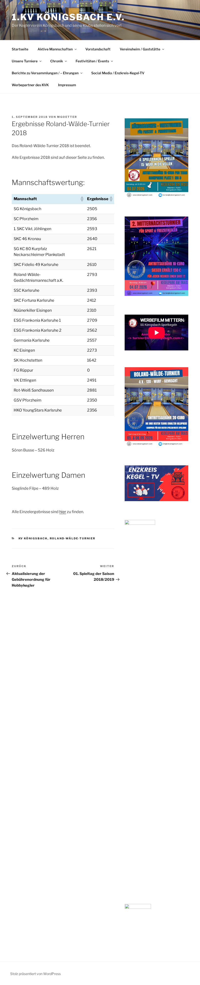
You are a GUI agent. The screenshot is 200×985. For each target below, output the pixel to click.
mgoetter (67, 117)
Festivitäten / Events (92, 61)
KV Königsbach (33, 538)
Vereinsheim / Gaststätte (140, 49)
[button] (81, 199)
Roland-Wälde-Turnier (73, 538)
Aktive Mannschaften (55, 49)
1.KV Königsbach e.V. (68, 17)
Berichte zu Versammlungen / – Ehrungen (45, 73)
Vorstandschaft (97, 49)
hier (62, 511)
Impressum (67, 85)
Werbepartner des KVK (30, 85)
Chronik (56, 61)
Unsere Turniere (25, 61)
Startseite (20, 49)
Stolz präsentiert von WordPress (35, 974)
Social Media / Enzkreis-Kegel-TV (117, 73)
